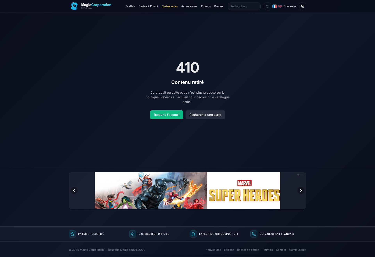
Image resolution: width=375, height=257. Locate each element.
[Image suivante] (300, 190)
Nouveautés (213, 249)
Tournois (267, 249)
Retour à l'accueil (166, 115)
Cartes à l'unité (148, 6)
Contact (281, 249)
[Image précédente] (74, 190)
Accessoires (189, 6)
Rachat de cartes (248, 249)
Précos (218, 6)
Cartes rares (170, 6)
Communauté (297, 249)
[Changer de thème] (267, 6)
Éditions (229, 249)
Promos (206, 6)
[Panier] (302, 6)
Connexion (290, 6)
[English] (280, 6)
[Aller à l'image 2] (302, 174)
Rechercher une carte (205, 115)
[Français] (275, 6)
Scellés (130, 6)
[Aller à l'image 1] (298, 174)
